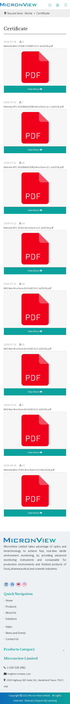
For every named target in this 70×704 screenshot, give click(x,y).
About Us (11, 612)
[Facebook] (12, 584)
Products (11, 606)
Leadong (52, 700)
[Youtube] (18, 584)
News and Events (16, 633)
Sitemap (28, 700)
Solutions (11, 619)
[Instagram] (24, 584)
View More (34, 89)
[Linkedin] (6, 584)
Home (9, 600)
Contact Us (12, 639)
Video (9, 627)
